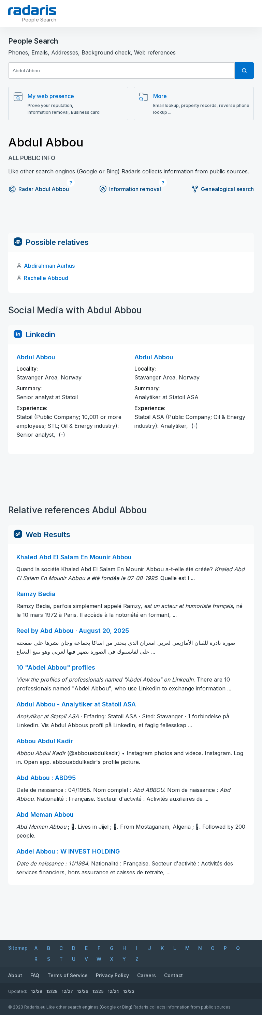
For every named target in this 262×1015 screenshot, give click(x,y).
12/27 (67, 991)
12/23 (128, 991)
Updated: (17, 991)
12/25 (98, 991)
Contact (173, 975)
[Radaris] (32, 10)
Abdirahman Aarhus (49, 265)
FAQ (34, 975)
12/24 (113, 991)
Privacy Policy (112, 975)
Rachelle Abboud (46, 278)
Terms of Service (67, 975)
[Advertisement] (131, 217)
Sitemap (18, 948)
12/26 (82, 991)
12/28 (52, 991)
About (15, 975)
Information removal (135, 189)
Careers (146, 975)
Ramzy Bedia (36, 593)
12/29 (36, 991)
